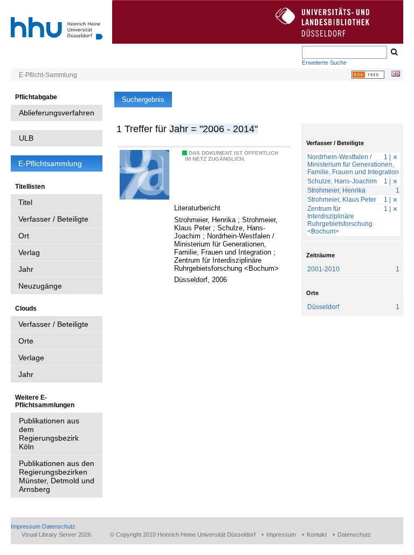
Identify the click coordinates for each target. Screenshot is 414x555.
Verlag (29, 252)
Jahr (25, 269)
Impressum (25, 526)
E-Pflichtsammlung (50, 163)
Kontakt (317, 534)
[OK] (393, 52)
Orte (25, 341)
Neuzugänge (40, 286)
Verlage (31, 357)
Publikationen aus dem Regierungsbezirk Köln (49, 433)
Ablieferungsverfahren (56, 112)
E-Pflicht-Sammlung (48, 75)
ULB (26, 138)
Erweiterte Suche (324, 62)
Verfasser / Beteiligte (53, 219)
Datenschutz (58, 526)
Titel (25, 202)
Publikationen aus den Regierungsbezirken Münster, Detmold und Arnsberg (56, 476)
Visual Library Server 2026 (56, 534)
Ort (23, 235)
